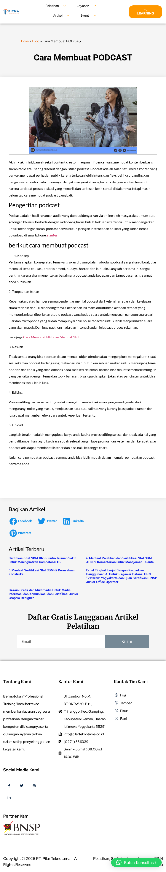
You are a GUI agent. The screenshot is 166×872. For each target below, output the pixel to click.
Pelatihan (52, 6)
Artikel (57, 15)
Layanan (83, 6)
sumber (52, 235)
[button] (22, 521)
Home (24, 41)
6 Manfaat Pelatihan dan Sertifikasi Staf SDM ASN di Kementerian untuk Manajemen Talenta (120, 560)
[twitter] (21, 786)
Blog (35, 41)
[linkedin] (9, 797)
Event (84, 15)
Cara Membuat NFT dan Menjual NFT (51, 337)
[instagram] (34, 786)
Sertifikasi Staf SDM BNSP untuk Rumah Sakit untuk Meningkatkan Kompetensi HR (42, 560)
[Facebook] (9, 786)
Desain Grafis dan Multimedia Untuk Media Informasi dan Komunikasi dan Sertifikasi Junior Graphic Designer (43, 594)
